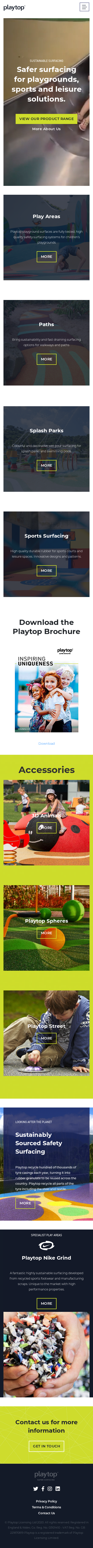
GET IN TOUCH (46, 1446)
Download (46, 743)
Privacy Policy (46, 1501)
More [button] (46, 256)
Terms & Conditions (46, 1507)
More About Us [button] (46, 129)
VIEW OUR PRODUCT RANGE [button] (46, 119)
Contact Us (46, 1513)
